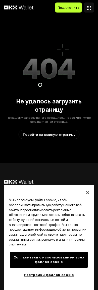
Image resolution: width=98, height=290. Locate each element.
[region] (49, 237)
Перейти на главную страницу (49, 134)
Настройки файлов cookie (49, 275)
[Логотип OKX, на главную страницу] (19, 8)
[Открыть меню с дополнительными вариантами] (89, 6)
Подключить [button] (68, 8)
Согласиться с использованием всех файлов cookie (49, 259)
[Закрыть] (87, 192)
